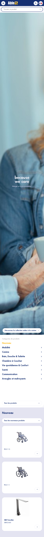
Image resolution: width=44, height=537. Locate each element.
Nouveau (6, 343)
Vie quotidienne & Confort (15, 365)
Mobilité (6, 347)
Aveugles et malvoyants (14, 379)
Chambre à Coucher (12, 361)
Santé (5, 370)
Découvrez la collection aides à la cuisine (20, 330)
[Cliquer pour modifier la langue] (41, 3)
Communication (9, 374)
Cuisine (5, 352)
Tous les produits (10, 403)
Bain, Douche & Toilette (13, 356)
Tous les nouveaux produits (14, 420)
